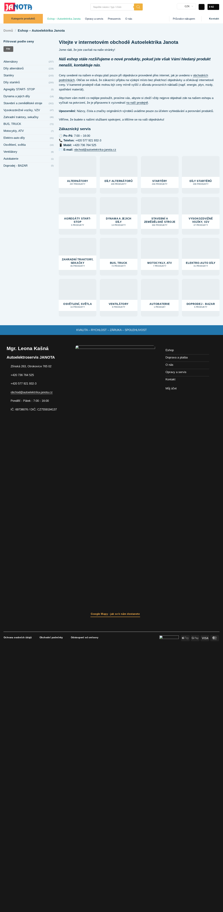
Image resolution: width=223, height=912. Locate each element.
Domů (8, 30)
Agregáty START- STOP (19, 89)
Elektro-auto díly (14, 137)
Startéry (8, 75)
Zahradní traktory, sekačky (21, 117)
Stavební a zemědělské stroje (22, 103)
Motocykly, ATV (13, 131)
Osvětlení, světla (14, 144)
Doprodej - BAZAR (15, 165)
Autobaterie (10, 158)
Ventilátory (10, 151)
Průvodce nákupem (184, 18)
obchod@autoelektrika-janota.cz (95, 149)
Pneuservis (114, 18)
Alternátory (10, 61)
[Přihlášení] (202, 7)
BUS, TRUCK (12, 124)
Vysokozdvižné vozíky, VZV (21, 110)
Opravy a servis (94, 18)
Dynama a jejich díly (16, 96)
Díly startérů (11, 82)
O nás (128, 18)
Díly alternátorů (13, 68)
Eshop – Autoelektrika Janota (63, 18)
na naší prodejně (137, 102)
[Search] (138, 6)
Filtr (8, 49)
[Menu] (86, 7)
